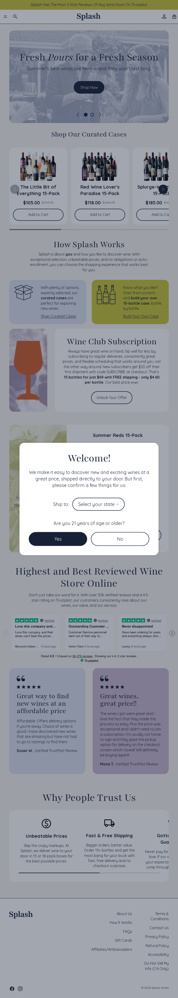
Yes (58, 539)
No (120, 539)
